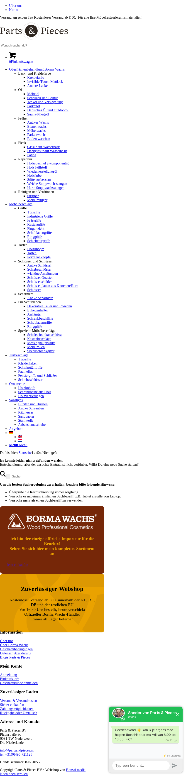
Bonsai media (76, 770)
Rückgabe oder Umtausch (18, 713)
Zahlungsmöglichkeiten (17, 709)
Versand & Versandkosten (18, 701)
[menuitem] (97, 6)
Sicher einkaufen (12, 705)
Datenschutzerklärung (15, 653)
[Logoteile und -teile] (34, 41)
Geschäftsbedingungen (16, 649)
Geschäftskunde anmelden (19, 683)
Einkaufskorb (9, 679)
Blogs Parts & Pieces (15, 657)
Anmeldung (8, 675)
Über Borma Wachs (14, 645)
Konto (13, 10)
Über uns (15, 5)
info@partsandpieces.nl (17, 750)
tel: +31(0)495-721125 (16, 754)
